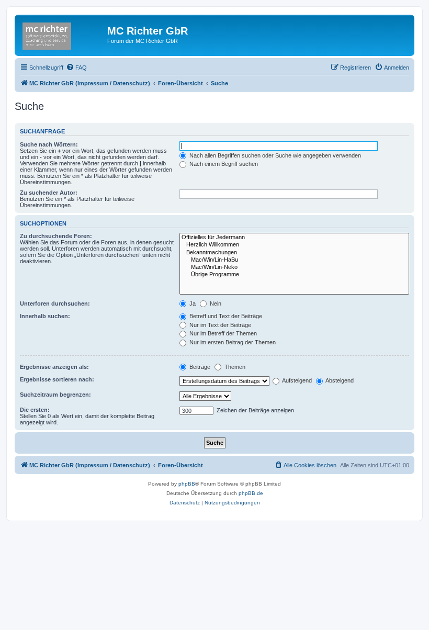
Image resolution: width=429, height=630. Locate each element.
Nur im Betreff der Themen (222, 333)
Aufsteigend (296, 380)
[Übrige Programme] (294, 274)
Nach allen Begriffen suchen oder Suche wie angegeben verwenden (274, 155)
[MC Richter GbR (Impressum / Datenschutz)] (62, 34)
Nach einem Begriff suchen (223, 164)
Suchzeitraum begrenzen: (55, 394)
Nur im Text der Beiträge (219, 325)
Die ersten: (35, 410)
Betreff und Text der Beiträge (225, 316)
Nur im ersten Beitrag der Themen (232, 342)
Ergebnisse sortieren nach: (57, 379)
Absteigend (339, 380)
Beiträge (199, 367)
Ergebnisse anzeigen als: (54, 367)
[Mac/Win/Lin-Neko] (294, 267)
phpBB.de (251, 493)
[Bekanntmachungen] (294, 252)
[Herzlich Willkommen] (294, 245)
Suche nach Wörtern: (49, 144)
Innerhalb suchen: (45, 316)
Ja (192, 303)
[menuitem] (76, 67)
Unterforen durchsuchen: (55, 303)
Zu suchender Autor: (48, 192)
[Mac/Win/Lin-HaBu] (294, 260)
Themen (234, 367)
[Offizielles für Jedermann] (294, 237)
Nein (214, 303)
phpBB (186, 484)
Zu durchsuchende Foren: (56, 236)
